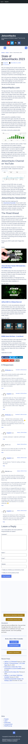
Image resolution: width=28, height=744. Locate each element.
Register (7, 1)
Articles (3, 52)
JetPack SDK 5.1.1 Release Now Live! (11, 302)
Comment (4, 534)
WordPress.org (8, 726)
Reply (2, 388)
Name (3, 552)
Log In (2, 1)
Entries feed (7, 722)
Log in (5, 720)
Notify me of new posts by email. (11, 572)
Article (7, 52)
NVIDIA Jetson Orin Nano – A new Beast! (12, 336)
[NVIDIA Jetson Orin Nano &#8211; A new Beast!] (14, 333)
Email (3, 558)
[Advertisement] (14, 18)
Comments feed (8, 724)
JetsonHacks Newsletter (9, 203)
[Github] (15, 43)
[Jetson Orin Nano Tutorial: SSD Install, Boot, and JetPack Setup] (14, 262)
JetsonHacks (8, 35)
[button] (5, 48)
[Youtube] (8, 43)
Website (3, 564)
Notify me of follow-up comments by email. (13, 569)
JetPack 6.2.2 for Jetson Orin (11, 672)
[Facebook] (19, 43)
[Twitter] (12, 43)
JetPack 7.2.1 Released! (10, 661)
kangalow (9, 393)
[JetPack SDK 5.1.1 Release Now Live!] (14, 298)
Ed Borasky (8, 370)
